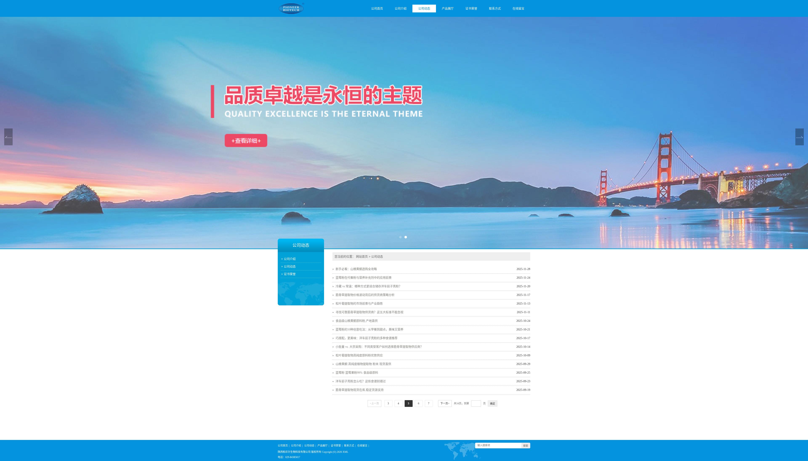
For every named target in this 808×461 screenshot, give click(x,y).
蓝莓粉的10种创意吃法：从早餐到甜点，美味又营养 (369, 329)
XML (345, 451)
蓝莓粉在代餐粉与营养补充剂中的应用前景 (364, 277)
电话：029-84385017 (289, 457)
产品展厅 (448, 8)
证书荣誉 (471, 8)
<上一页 (374, 403)
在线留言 (518, 8)
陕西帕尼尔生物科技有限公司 (294, 451)
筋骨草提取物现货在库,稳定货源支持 (360, 390)
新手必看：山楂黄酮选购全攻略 (356, 269)
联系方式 (495, 8)
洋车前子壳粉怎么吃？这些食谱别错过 (361, 381)
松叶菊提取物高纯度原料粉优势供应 (359, 355)
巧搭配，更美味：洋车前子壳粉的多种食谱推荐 (366, 338)
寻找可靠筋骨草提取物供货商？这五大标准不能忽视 (369, 312)
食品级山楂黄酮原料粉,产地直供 (357, 320)
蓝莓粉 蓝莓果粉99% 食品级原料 (357, 372)
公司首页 (377, 8)
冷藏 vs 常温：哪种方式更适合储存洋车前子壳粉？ (369, 286)
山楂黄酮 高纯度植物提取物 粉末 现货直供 (363, 364)
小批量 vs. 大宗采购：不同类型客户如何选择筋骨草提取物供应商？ (379, 346)
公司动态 (424, 8)
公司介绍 (401, 8)
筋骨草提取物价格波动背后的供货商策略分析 (365, 295)
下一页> (444, 403)
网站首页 (362, 256)
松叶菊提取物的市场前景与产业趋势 (359, 303)
